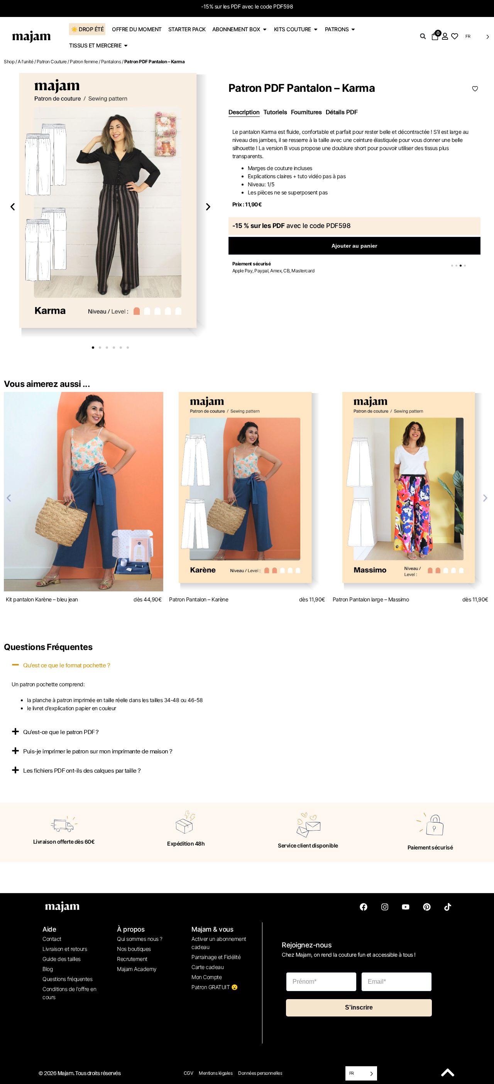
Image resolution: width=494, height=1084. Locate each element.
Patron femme (84, 61)
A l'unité (26, 61)
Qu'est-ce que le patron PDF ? (60, 732)
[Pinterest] (427, 907)
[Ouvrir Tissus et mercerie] (126, 45)
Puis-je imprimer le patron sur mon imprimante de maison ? (97, 751)
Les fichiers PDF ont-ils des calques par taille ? (81, 771)
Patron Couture (52, 61)
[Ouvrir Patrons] (353, 29)
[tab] (244, 112)
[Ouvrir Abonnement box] (264, 29)
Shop (9, 61)
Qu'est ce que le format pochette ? (66, 665)
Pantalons (111, 61)
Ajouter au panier (354, 246)
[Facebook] (363, 907)
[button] (423, 36)
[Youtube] (405, 907)
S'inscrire (359, 1007)
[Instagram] (384, 907)
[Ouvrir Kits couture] (315, 29)
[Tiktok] (447, 907)
